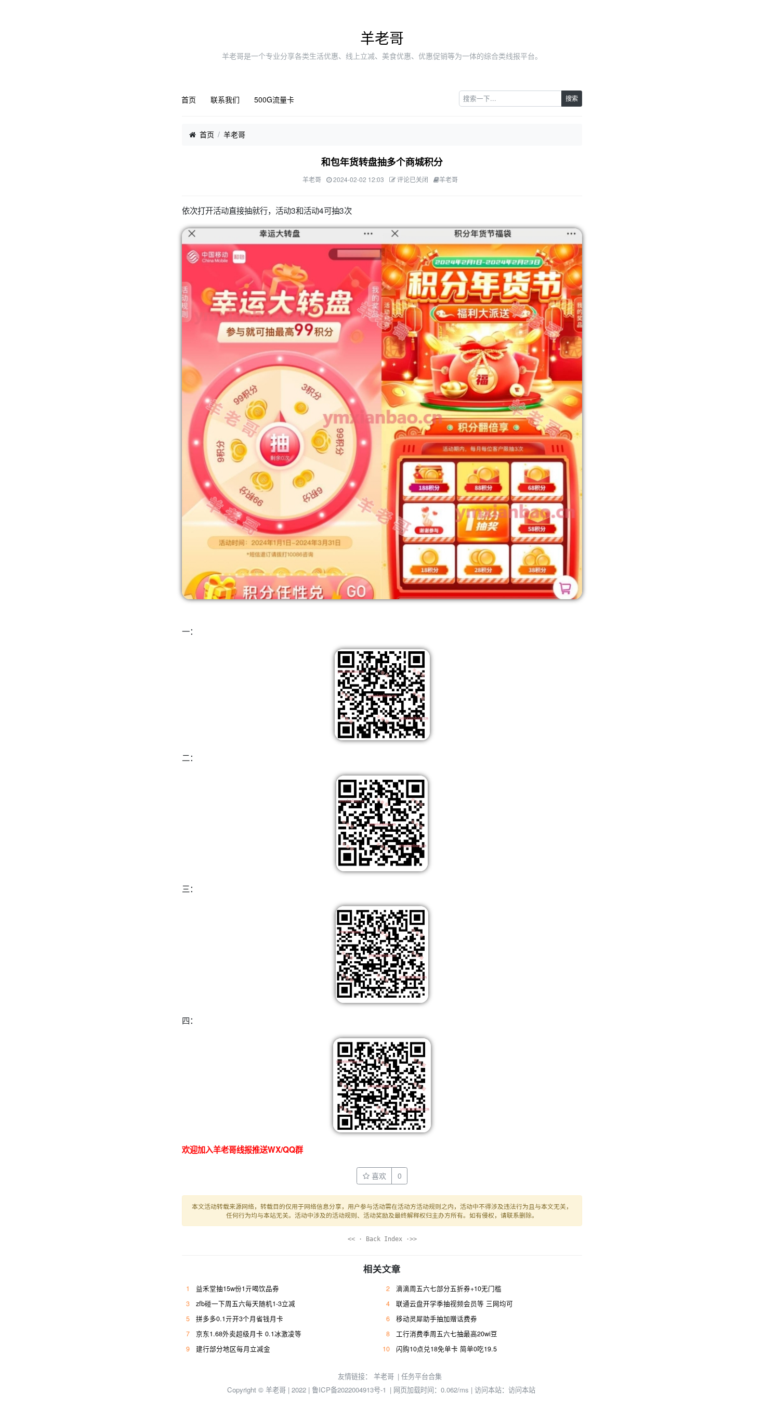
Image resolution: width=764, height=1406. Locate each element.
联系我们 (225, 99)
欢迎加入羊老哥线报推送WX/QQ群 (242, 1149)
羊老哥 (382, 37)
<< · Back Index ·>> (382, 1239)
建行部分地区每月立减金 (233, 1348)
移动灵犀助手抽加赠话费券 (436, 1318)
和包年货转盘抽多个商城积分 (382, 162)
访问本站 (521, 1390)
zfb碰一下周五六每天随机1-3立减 (245, 1303)
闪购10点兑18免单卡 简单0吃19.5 (446, 1348)
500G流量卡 (274, 99)
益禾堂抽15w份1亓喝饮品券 (237, 1288)
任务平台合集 (421, 1376)
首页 (188, 99)
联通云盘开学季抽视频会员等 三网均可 (454, 1303)
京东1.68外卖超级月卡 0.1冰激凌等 (248, 1333)
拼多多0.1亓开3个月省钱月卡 (239, 1318)
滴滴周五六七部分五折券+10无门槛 (449, 1288)
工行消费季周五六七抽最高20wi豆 (446, 1333)
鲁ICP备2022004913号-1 (349, 1390)
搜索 (571, 98)
